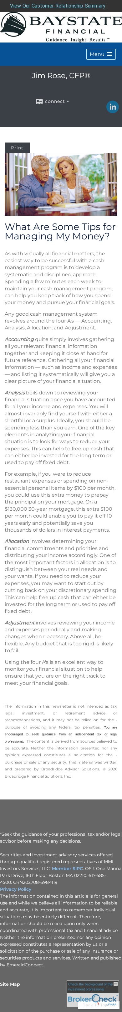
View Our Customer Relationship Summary (57, 6)
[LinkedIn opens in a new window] (112, 111)
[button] (101, 54)
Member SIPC (67, 868)
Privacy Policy (15, 889)
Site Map (10, 984)
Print (17, 148)
